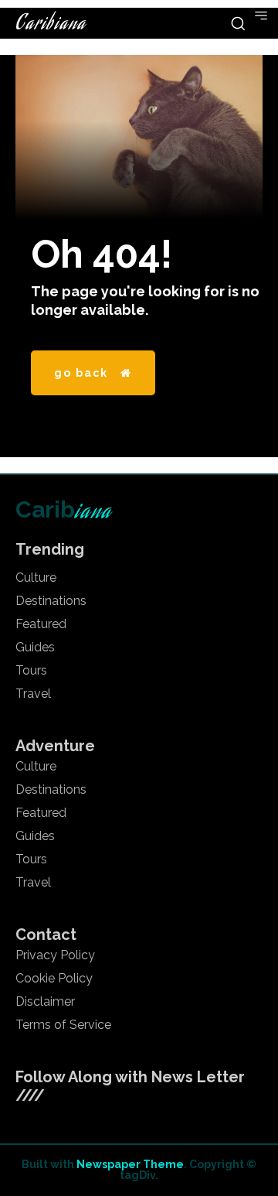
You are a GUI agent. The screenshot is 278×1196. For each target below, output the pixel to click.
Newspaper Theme (130, 1164)
